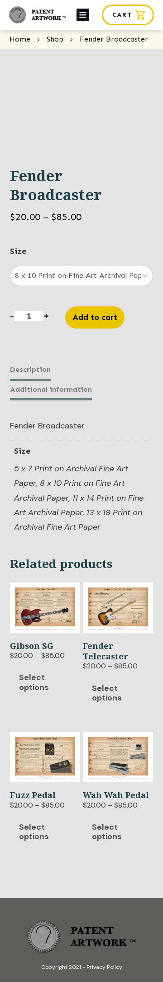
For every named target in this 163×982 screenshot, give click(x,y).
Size (18, 251)
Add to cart (94, 317)
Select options (34, 682)
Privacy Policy (104, 967)
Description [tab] (30, 369)
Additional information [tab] (51, 389)
